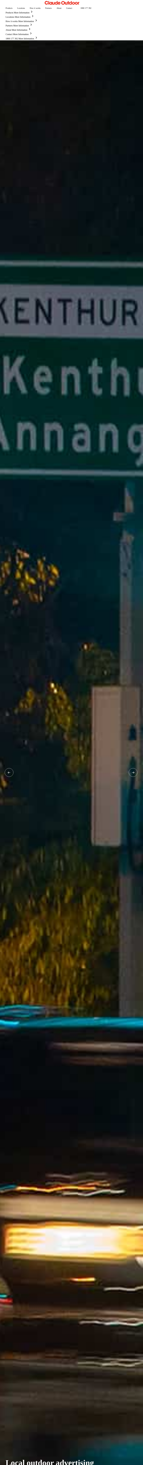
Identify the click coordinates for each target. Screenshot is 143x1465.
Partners (48, 8)
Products (9, 8)
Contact (69, 8)
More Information (22, 12)
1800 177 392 (85, 8)
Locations (21, 8)
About (59, 8)
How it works (35, 8)
